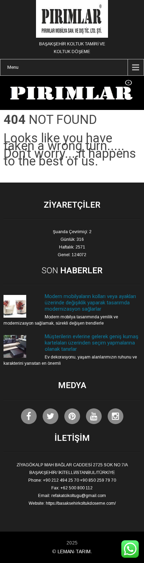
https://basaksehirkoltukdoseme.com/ (81, 503)
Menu (13, 67)
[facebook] (29, 416)
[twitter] (50, 416)
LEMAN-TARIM (74, 551)
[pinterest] (72, 416)
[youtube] (94, 416)
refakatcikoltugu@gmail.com (78, 495)
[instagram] (115, 416)
